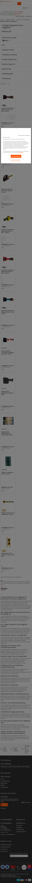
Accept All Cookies (16, 156)
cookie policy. (20, 152)
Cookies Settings (15, 160)
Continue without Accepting (24, 135)
